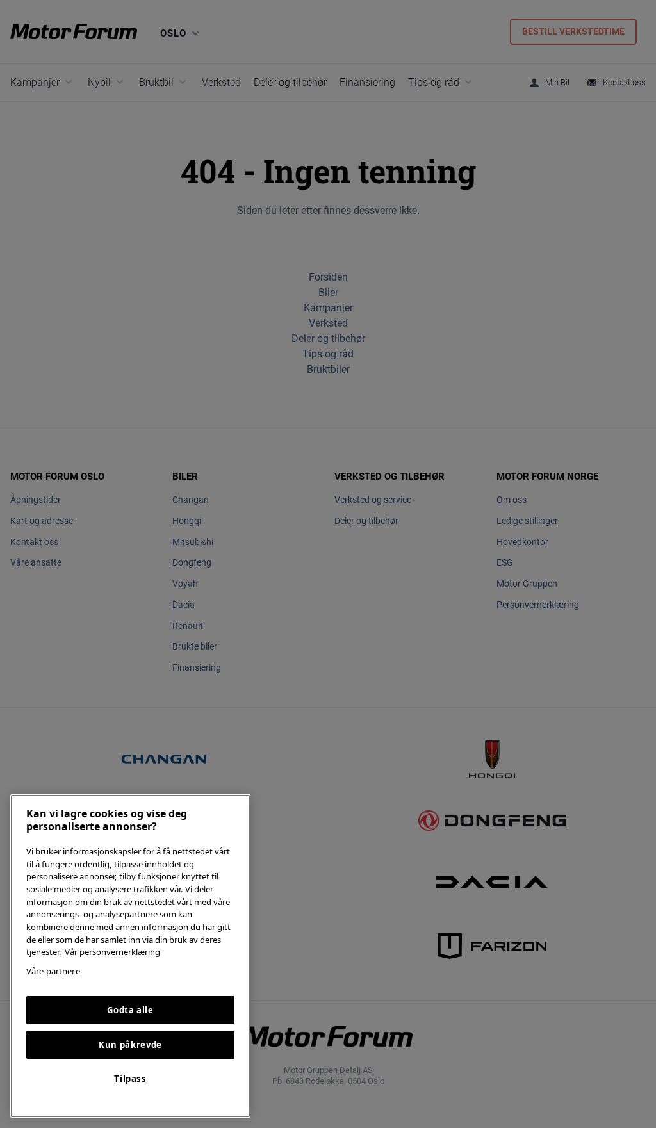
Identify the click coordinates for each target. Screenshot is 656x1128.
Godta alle (130, 1010)
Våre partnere (53, 971)
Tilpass (130, 1078)
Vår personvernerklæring (112, 952)
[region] (130, 956)
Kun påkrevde (130, 1044)
